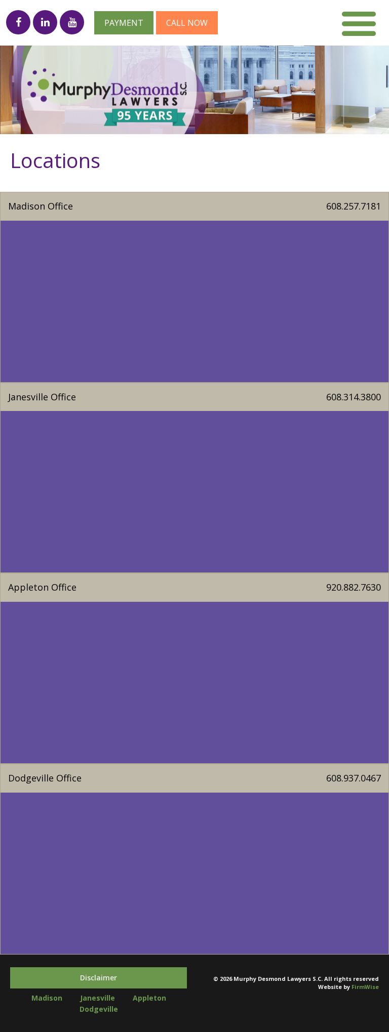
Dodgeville (99, 1009)
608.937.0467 (353, 778)
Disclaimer (98, 977)
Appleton (149, 998)
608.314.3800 (353, 397)
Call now (187, 22)
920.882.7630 (353, 587)
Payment (123, 22)
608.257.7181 (353, 206)
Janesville (97, 998)
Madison (46, 998)
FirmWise (365, 986)
